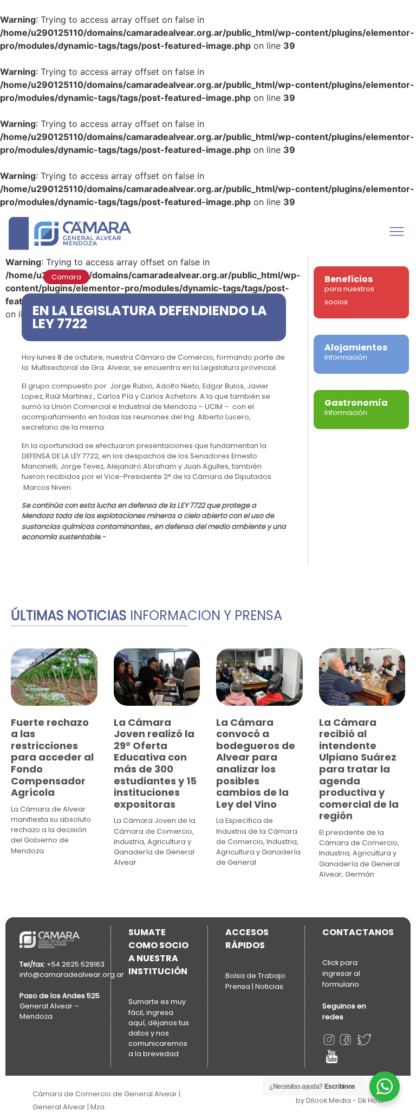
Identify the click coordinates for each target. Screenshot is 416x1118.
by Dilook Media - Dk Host (340, 1100)
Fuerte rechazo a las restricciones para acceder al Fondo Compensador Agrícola (52, 757)
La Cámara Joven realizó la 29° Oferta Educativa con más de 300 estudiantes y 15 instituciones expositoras (155, 763)
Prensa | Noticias (254, 986)
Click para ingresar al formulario (341, 973)
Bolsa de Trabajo (255, 975)
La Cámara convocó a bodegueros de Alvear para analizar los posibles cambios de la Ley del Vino (255, 763)
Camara (66, 277)
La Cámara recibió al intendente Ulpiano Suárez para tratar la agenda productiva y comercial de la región (359, 769)
